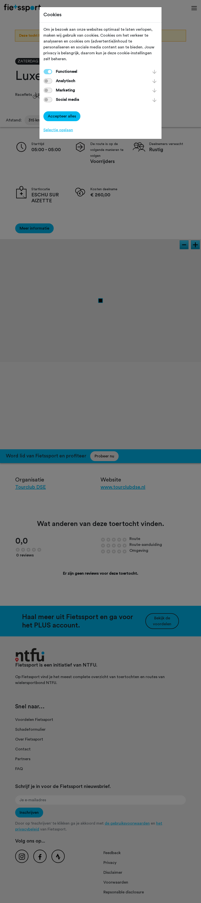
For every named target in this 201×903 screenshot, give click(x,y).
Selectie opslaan (58, 130)
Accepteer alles (62, 116)
